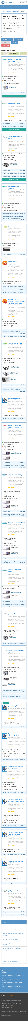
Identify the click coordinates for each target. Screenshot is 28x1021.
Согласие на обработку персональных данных (11, 1000)
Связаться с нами (6, 1007)
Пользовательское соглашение (7, 998)
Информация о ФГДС (8, 922)
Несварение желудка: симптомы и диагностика (12, 949)
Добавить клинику (7, 1005)
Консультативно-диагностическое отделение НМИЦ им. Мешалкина (17, 301)
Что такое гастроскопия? (9, 929)
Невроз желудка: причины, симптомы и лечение (13, 943)
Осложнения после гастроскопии (11, 961)
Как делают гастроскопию (10, 957)
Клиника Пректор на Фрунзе (17, 523)
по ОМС (14, 42)
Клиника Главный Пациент (16, 343)
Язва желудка (6, 954)
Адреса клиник (6, 1003)
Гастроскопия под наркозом (10, 939)
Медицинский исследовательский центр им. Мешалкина (16, 263)
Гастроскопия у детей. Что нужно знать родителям (13, 934)
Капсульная (18, 39)
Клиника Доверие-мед (15, 227)
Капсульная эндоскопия (9, 926)
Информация (17, 1003)
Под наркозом (7, 39)
